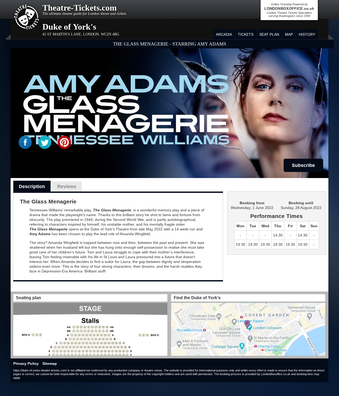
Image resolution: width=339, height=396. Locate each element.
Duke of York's (69, 26)
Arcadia (224, 34)
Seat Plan (269, 34)
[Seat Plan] (90, 329)
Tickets (245, 34)
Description (32, 186)
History (307, 34)
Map (289, 34)
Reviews (66, 186)
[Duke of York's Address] (248, 329)
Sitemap (49, 363)
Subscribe (303, 165)
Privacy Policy (26, 363)
